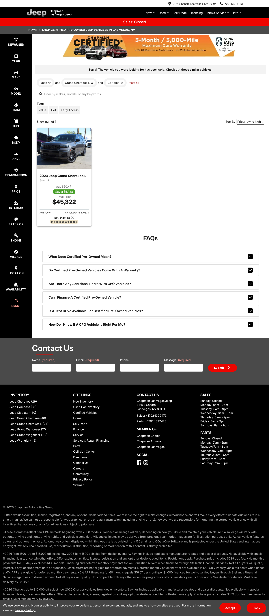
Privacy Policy (83, 479)
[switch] (42, 110)
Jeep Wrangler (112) (23, 440)
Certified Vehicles (85, 412)
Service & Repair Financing (91, 440)
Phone (124, 360)
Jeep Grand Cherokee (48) (28, 418)
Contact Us (80, 463)
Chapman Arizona (149, 441)
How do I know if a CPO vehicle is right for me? (86, 324)
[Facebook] (139, 463)
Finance (78, 429)
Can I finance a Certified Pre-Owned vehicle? (84, 297)
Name (43, 360)
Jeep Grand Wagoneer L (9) (28, 435)
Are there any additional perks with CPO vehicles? (89, 284)
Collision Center (84, 451)
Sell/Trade (180, 13)
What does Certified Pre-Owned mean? (79, 257)
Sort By (230, 121)
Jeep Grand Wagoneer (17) (28, 429)
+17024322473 (156, 415)
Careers (78, 468)
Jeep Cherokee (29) (23, 401)
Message (178, 360)
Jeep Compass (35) (23, 407)
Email (87, 360)
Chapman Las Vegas (151, 447)
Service (78, 435)
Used (162, 13)
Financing (196, 13)
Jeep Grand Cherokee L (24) (29, 424)
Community (81, 474)
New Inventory (83, 401)
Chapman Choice (148, 436)
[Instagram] (146, 463)
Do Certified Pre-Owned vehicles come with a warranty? (94, 270)
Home (32, 30)
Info (235, 13)
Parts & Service (216, 13)
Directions (80, 457)
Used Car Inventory (86, 407)
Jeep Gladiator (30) (23, 412)
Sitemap (78, 485)
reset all (133, 83)
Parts (76, 446)
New (148, 13)
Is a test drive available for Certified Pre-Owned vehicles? (95, 311)
